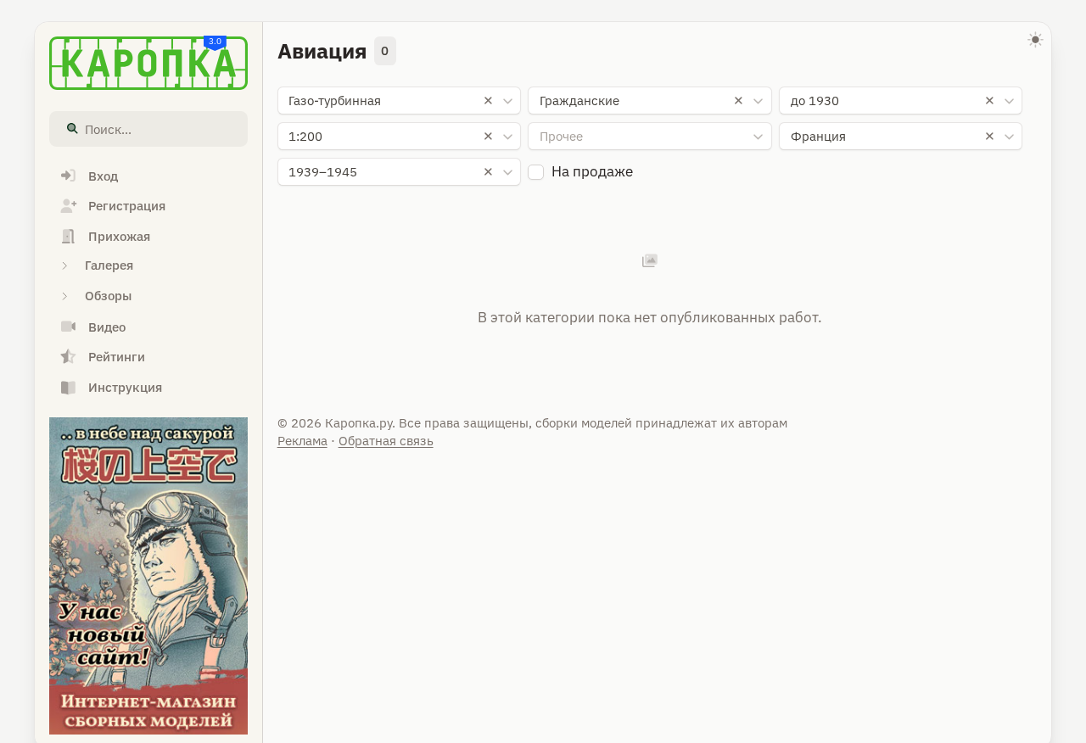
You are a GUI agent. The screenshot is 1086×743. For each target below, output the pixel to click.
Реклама (302, 441)
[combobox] (399, 101)
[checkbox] (536, 173)
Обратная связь (386, 441)
